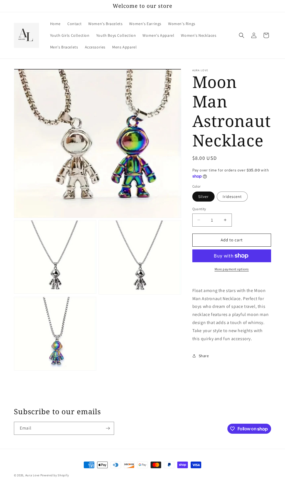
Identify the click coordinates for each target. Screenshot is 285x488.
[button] (241, 35)
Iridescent (232, 196)
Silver (203, 196)
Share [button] (204, 355)
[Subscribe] (108, 428)
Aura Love (32, 475)
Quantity (199, 209)
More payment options (232, 269)
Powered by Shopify (54, 475)
